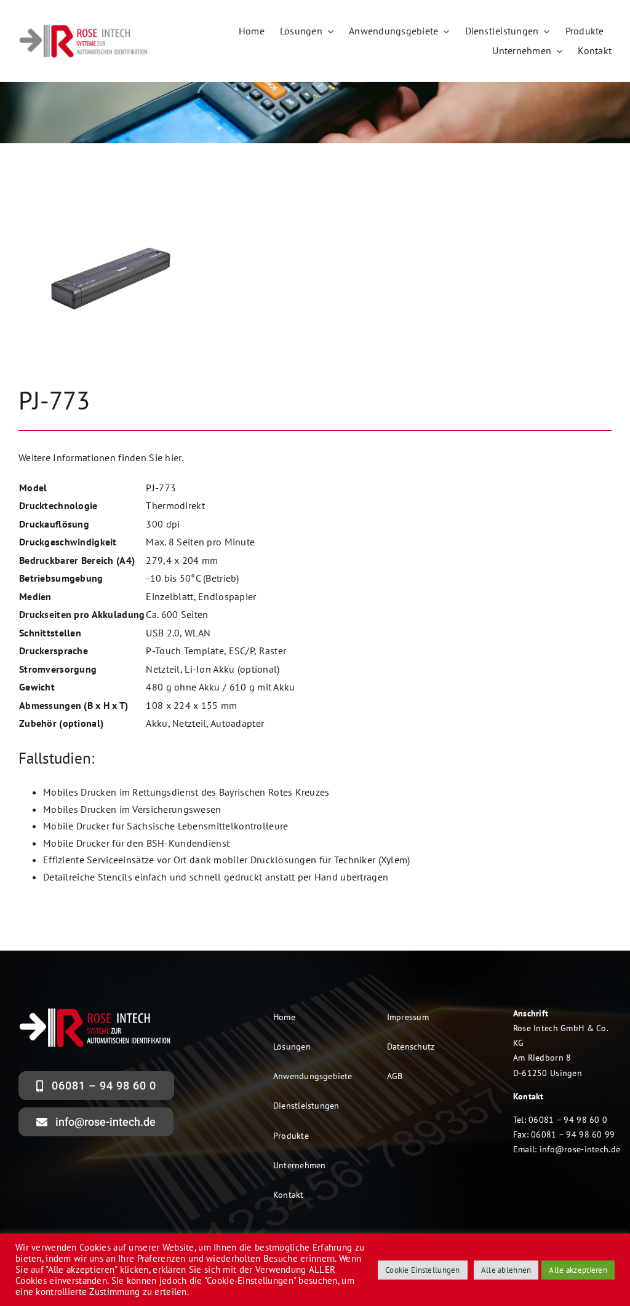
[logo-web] (83, 28)
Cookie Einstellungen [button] (422, 1270)
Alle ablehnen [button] (506, 1270)
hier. (174, 457)
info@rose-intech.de (580, 1149)
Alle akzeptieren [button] (578, 1270)
